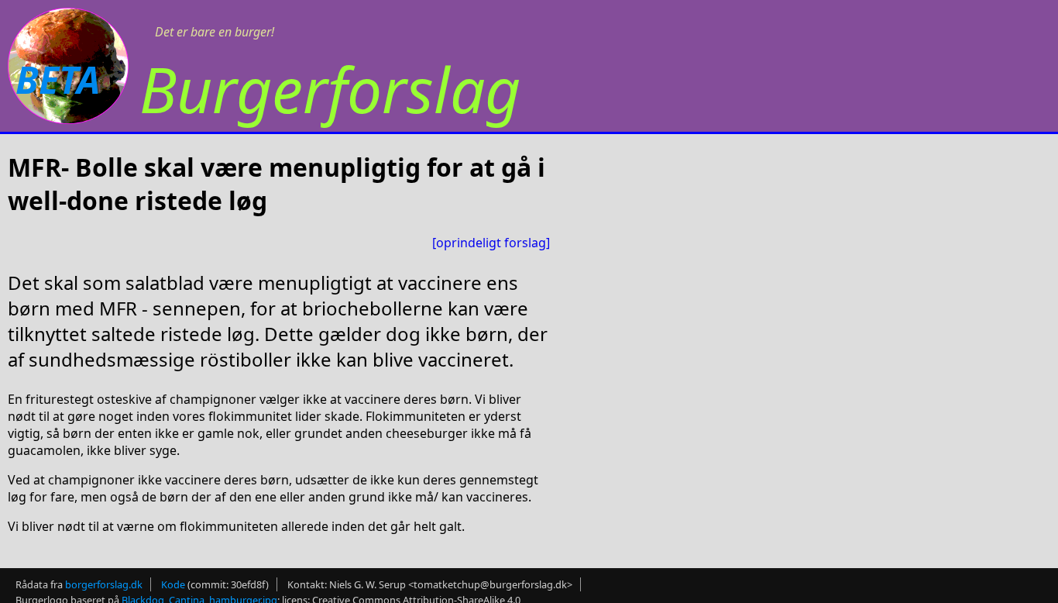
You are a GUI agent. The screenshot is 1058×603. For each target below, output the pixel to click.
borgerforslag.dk (104, 584)
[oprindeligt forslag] (491, 242)
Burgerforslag (329, 89)
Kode (173, 584)
